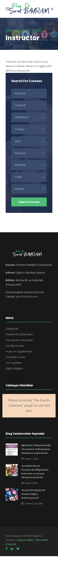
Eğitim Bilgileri (14, 368)
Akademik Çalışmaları (19, 334)
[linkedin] (12, 548)
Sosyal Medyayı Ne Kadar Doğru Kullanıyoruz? (33, 494)
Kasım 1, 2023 (32, 458)
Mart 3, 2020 (31, 483)
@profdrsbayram (27, 296)
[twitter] (17, 548)
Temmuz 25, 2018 (34, 503)
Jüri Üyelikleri (14, 363)
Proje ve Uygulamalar (19, 351)
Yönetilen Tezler (16, 357)
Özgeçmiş (12, 329)
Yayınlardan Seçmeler (19, 340)
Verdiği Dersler (15, 346)
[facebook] (6, 548)
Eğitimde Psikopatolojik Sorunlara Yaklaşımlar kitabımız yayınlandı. (36, 449)
